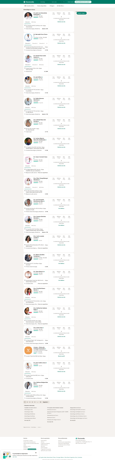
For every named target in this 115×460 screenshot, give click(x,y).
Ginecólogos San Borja (29, 416)
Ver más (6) (72, 420)
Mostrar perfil (61, 356)
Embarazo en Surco (51, 409)
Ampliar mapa (81, 13)
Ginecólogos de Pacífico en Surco (77, 409)
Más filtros (61, 6)
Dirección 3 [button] (42, 43)
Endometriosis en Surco (52, 415)
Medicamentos (44, 445)
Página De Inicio (26, 427)
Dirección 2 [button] (34, 43)
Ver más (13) (27, 420)
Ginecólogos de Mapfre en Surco (77, 411)
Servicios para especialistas (64, 442)
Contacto (25, 447)
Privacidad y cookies (28, 440)
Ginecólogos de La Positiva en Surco (78, 416)
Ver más (40, 16)
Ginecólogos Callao (28, 411)
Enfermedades (44, 447)
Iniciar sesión (71, 2)
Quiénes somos (27, 446)
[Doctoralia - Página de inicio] (31, 1)
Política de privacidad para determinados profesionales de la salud (31, 443)
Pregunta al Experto (45, 443)
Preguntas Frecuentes (46, 449)
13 (40, 402)
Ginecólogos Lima (28, 409)
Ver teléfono (61, 208)
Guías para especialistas (63, 443)
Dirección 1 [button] (27, 43)
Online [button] (34, 22)
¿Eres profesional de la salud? (83, 2)
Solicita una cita (61, 21)
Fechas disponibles (41, 6)
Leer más (15, 457)
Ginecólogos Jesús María (30, 418)
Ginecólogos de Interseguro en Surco (78, 418)
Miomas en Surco (51, 417)
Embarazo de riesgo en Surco (54, 419)
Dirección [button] (27, 22)
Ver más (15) (50, 421)
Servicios (43, 446)
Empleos (29, 449)
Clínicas (42, 442)
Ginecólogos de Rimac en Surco (77, 414)
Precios (60, 440)
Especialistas (44, 440)
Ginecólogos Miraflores (29, 414)
